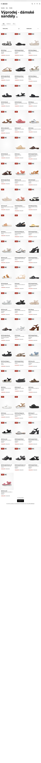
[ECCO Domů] (5, 3)
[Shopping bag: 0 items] (39, 3)
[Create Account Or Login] (34, 3)
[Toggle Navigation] (1, 3)
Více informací (31, 503)
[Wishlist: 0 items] (37, 3)
